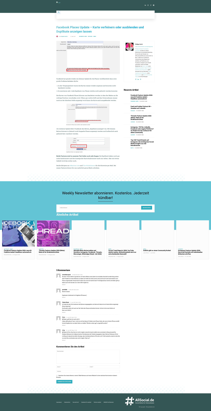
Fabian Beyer (65, 302)
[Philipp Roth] (57, 36)
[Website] (140, 79)
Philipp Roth (64, 36)
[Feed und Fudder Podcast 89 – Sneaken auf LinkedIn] (127, 108)
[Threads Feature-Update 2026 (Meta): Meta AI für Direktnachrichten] (127, 117)
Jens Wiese (146, 252)
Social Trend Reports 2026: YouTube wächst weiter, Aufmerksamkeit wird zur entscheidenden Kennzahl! (122, 252)
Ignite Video (145, 66)
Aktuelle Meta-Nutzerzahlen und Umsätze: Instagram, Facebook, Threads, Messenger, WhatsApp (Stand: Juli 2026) (88, 252)
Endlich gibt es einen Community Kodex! (157, 250)
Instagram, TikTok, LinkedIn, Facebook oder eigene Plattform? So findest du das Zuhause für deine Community (142, 129)
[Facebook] (151, 5)
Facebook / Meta (83, 36)
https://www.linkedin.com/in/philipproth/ (144, 46)
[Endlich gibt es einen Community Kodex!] (158, 233)
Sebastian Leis (75, 165)
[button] (58, 12)
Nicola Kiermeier (7, 254)
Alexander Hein (111, 256)
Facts (132, 147)
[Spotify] (154, 5)
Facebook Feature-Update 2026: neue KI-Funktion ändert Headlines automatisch (142, 97)
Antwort (63, 284)
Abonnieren (147, 207)
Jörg (63, 330)
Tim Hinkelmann (89, 165)
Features (90, 36)
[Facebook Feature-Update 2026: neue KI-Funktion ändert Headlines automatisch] (127, 96)
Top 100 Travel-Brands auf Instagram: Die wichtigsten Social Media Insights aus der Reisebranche (142, 142)
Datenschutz (138, 74)
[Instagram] (148, 5)
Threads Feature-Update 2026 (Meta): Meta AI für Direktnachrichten (141, 117)
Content (133, 121)
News (94, 36)
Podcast (133, 110)
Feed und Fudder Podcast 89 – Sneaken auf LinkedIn (141, 107)
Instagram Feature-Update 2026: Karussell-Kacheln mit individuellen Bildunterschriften (190, 252)
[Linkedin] (145, 5)
